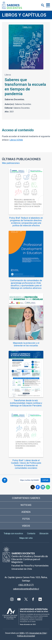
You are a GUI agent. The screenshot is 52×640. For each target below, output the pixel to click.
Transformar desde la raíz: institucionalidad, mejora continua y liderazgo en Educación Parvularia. (26, 403)
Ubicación (43, 533)
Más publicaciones (11, 163)
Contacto (31, 533)
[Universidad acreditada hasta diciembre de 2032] (26, 616)
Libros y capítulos (24, 15)
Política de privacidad (26, 636)
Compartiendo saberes (26, 498)
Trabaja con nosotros (13, 533)
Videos (26, 525)
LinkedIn (43, 487)
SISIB (21, 633)
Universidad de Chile (37, 633)
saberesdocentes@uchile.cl (26, 589)
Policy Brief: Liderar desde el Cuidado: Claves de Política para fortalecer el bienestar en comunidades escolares (26, 464)
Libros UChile (16, 139)
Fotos (26, 518)
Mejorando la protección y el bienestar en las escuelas (26, 344)
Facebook (38, 487)
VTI (27, 633)
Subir (4, 480)
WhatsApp (48, 487)
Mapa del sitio (26, 538)
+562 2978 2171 (26, 585)
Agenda (26, 511)
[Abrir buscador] (43, 5)
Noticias (26, 505)
